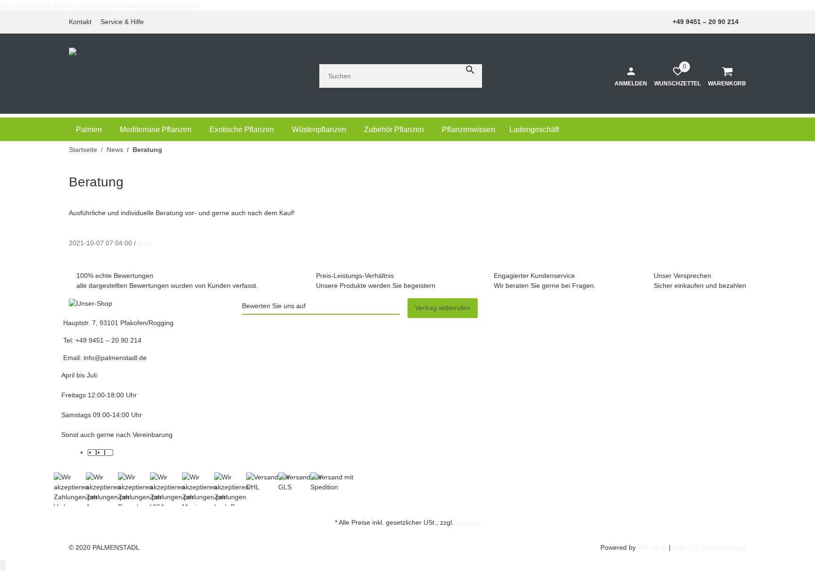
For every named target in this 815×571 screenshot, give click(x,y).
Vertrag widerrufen (442, 307)
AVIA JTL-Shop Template (709, 547)
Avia (144, 243)
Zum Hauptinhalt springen (39, 4)
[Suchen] (470, 70)
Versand (468, 522)
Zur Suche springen (109, 4)
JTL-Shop (653, 547)
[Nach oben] (3, 565)
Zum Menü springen (170, 4)
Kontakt (80, 21)
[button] (125, 22)
